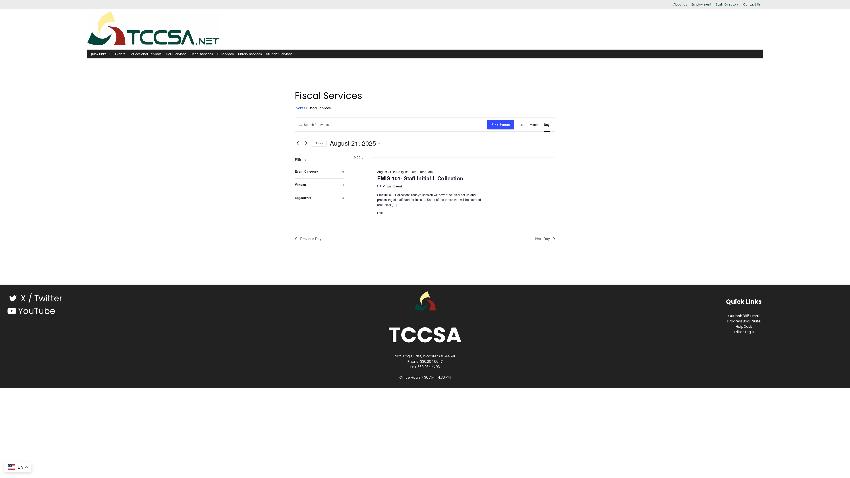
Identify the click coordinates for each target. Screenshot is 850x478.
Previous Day (310, 238)
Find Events (501, 124)
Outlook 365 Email (743, 315)
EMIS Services (176, 54)
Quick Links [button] (97, 54)
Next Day (542, 238)
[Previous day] (297, 143)
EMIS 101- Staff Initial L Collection (420, 178)
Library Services (250, 54)
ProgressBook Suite (744, 321)
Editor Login (744, 331)
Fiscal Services (202, 54)
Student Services (279, 54)
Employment (701, 4)
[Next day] (306, 143)
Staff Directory (727, 4)
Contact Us (752, 4)
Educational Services (146, 54)
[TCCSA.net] (153, 27)
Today (319, 143)
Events (120, 54)
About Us (680, 4)
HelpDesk (744, 326)
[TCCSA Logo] (425, 300)
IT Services (225, 54)
